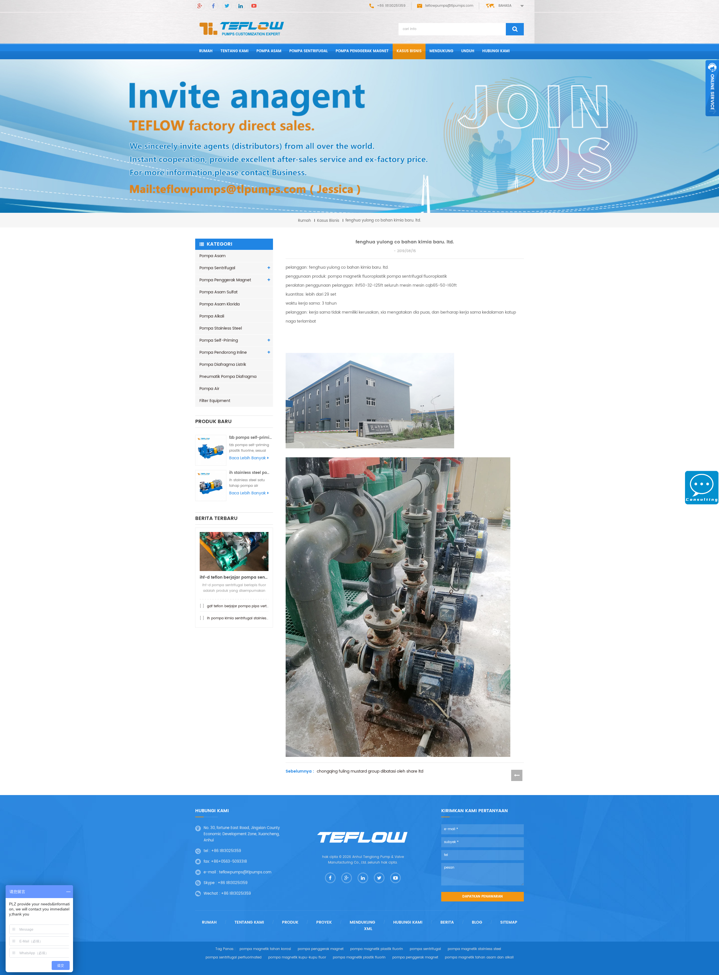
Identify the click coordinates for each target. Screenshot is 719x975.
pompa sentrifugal (308, 51)
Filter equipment (214, 401)
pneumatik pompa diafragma (227, 376)
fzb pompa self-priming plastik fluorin (251, 438)
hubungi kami (496, 51)
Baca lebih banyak (247, 458)
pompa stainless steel (220, 328)
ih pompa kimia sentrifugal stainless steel (242, 618)
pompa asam (268, 51)
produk (290, 922)
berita (447, 922)
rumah (206, 51)
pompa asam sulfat (218, 292)
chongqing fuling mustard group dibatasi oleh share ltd (370, 771)
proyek (324, 922)
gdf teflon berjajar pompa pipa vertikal (239, 606)
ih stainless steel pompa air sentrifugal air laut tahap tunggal (251, 473)
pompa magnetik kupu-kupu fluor (297, 957)
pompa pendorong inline (223, 352)
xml (368, 929)
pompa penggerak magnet (362, 51)
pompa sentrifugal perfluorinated (233, 957)
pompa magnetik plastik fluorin (376, 949)
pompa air (209, 388)
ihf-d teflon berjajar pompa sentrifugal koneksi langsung (234, 577)
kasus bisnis (409, 51)
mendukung (441, 51)
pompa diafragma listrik (222, 364)
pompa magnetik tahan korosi (265, 949)
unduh (467, 51)
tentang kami (234, 51)
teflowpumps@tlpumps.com (449, 5)
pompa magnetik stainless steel (474, 949)
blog (477, 922)
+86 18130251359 (226, 851)
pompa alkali (211, 316)
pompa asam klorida (219, 304)
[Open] (712, 88)
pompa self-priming (218, 340)
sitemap (508, 922)
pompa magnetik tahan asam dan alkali (479, 957)
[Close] (712, 119)
